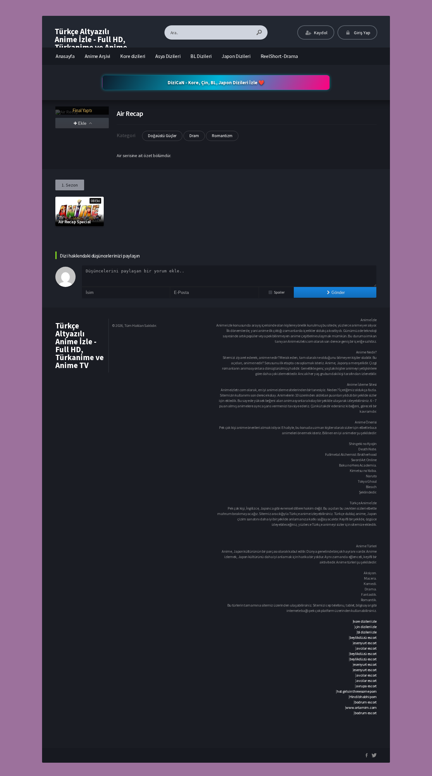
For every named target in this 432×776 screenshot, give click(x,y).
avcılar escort (366, 648)
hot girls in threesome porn (357, 691)
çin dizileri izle (366, 626)
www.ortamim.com (361, 707)
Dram (194, 135)
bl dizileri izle (367, 632)
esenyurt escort (365, 642)
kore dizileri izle (365, 621)
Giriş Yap (361, 32)
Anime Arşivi (97, 56)
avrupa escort (366, 686)
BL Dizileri (201, 56)
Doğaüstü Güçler (162, 135)
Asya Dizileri (167, 56)
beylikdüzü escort (363, 637)
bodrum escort (366, 702)
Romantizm (222, 135)
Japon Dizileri (236, 56)
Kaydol (320, 32)
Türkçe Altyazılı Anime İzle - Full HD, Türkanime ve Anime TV (91, 43)
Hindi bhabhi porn (363, 696)
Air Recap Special (75, 222)
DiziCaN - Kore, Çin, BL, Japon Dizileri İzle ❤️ (216, 83)
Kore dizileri (132, 56)
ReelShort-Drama (279, 56)
